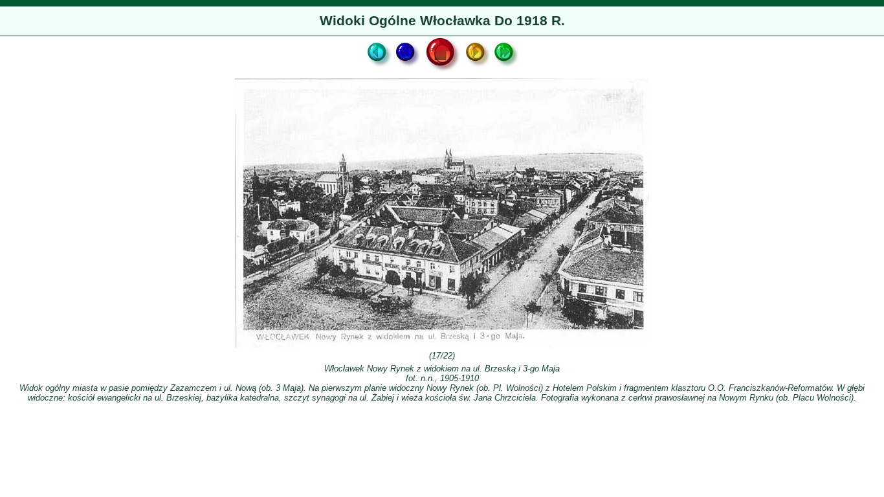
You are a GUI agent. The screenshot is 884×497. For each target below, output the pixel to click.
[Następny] (477, 71)
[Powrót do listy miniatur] (442, 71)
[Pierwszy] (379, 71)
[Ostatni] (505, 71)
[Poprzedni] (407, 71)
